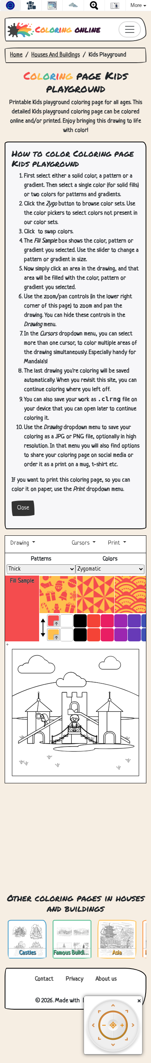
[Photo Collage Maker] (31, 5)
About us (106, 979)
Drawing (20, 543)
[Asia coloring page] (117, 939)
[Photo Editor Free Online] (115, 5)
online (67, 29)
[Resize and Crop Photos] (52, 5)
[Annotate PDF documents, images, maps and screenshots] (10, 5)
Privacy (74, 979)
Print (114, 543)
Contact (44, 979)
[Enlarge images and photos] (94, 5)
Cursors (80, 543)
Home (16, 55)
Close (23, 508)
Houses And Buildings (55, 55)
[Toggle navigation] (129, 29)
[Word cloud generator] (73, 5)
